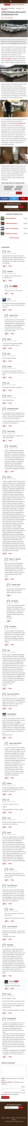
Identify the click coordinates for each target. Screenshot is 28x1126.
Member (15, 286)
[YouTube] (20, 1113)
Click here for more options (14, 209)
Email (23, 1090)
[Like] (4, 266)
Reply (10, 266)
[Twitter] (11, 1113)
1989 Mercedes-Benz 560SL (13, 223)
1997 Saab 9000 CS (10, 218)
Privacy (24, 1117)
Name (23, 1086)
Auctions (12, 1117)
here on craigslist (6, 58)
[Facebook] (7, 1113)
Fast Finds (18, 1117)
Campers (19, 186)
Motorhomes (8, 186)
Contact (7, 1117)
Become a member (6, 1082)
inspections (14, 43)
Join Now (7, 4)
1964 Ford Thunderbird (11, 228)
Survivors (8, 189)
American (18, 189)
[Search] (26, 1)
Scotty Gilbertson (8, 17)
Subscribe (4, 1094)
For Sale (18, 8)
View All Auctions (14, 237)
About (3, 1117)
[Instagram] (17, 1113)
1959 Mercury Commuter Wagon (14, 233)
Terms (14, 1119)
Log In (13, 4)
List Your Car (20, 4)
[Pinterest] (14, 1113)
